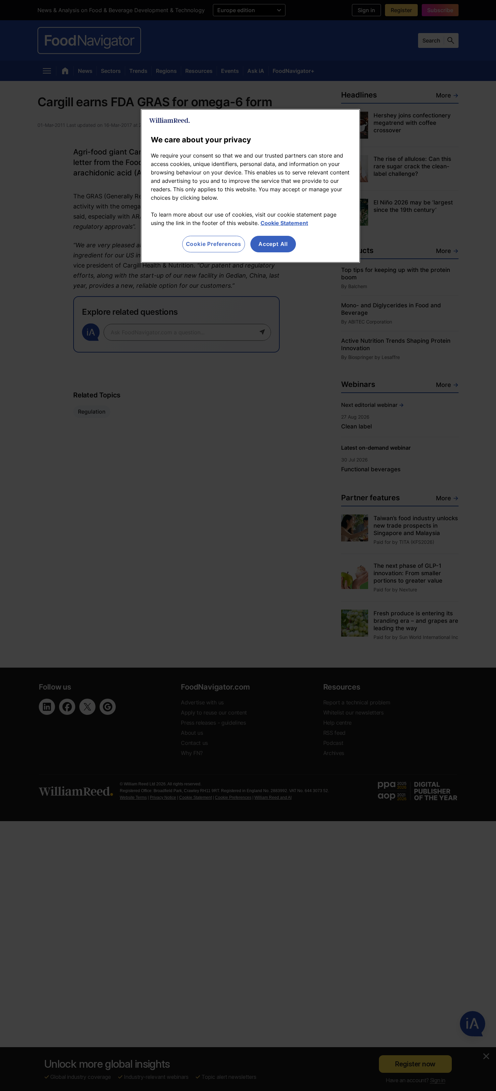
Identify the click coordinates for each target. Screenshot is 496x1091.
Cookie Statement (284, 223)
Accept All (273, 244)
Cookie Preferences (213, 244)
